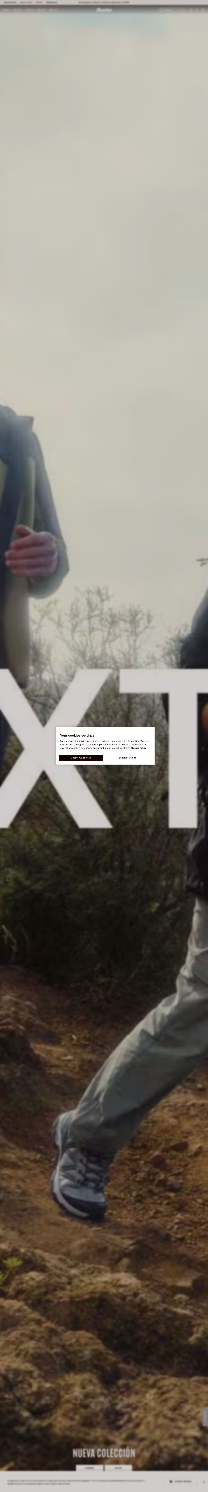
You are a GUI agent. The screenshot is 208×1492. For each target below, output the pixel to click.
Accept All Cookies (81, 758)
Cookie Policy (138, 748)
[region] (105, 746)
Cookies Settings (127, 758)
